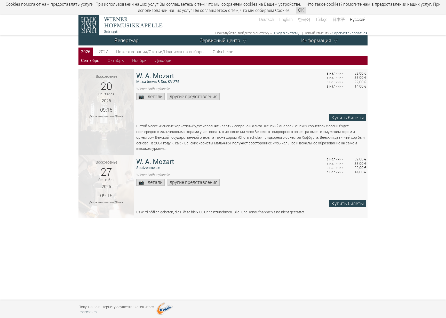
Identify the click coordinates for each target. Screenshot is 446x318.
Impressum (87, 311)
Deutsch (266, 19)
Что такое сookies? (324, 4)
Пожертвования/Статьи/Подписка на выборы (160, 51)
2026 (85, 51)
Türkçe (321, 19)
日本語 (338, 19)
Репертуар (127, 40)
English (286, 19)
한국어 (304, 19)
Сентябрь (90, 60)
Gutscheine (223, 51)
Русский (357, 19)
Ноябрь (139, 60)
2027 (103, 51)
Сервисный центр (220, 40)
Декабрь (163, 60)
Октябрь (116, 60)
